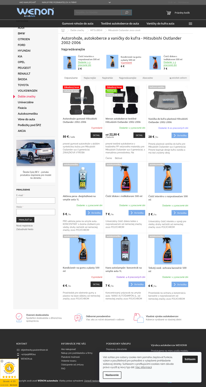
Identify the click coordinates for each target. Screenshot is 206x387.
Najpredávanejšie (127, 78)
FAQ (63, 368)
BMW (21, 33)
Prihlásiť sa (25, 219)
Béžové (118, 158)
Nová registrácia (24, 225)
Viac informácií (143, 367)
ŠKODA (22, 79)
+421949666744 (28, 354)
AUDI (21, 27)
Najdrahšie (107, 78)
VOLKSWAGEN (27, 90)
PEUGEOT (24, 67)
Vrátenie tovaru (68, 361)
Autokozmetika (28, 113)
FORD (21, 45)
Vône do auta (26, 119)
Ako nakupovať (27, 2)
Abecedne (148, 78)
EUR (170, 2)
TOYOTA (23, 85)
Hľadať (127, 12)
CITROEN (24, 39)
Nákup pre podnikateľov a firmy (59, 2)
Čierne (109, 158)
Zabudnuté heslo (24, 229)
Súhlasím (190, 359)
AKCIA (22, 130)
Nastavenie (112, 375)
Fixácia (22, 107)
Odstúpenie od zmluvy (72, 364)
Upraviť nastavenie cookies (97, 381)
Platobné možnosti (70, 357)
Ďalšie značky (27, 96)
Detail (96, 135)
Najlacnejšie (90, 78)
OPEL (21, 62)
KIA (20, 56)
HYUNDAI (24, 50)
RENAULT (24, 73)
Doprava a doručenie (116, 349)
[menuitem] (77, 23)
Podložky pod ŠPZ (29, 125)
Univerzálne (26, 102)
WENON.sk (26, 359)
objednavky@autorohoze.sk (34, 350)
